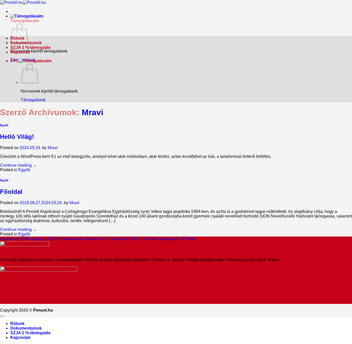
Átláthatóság (32, 239)
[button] (26, 16)
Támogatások (33, 100)
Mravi (92, 112)
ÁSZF (52, 239)
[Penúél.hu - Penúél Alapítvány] (23, 2)
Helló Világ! (17, 136)
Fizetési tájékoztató (162, 239)
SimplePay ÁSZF (125, 239)
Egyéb (4, 125)
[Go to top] (2, 316)
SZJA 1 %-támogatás (30, 47)
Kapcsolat (20, 52)
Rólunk (17, 323)
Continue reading (18, 165)
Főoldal (11, 191)
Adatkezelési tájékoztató (83, 239)
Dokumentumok (26, 328)
